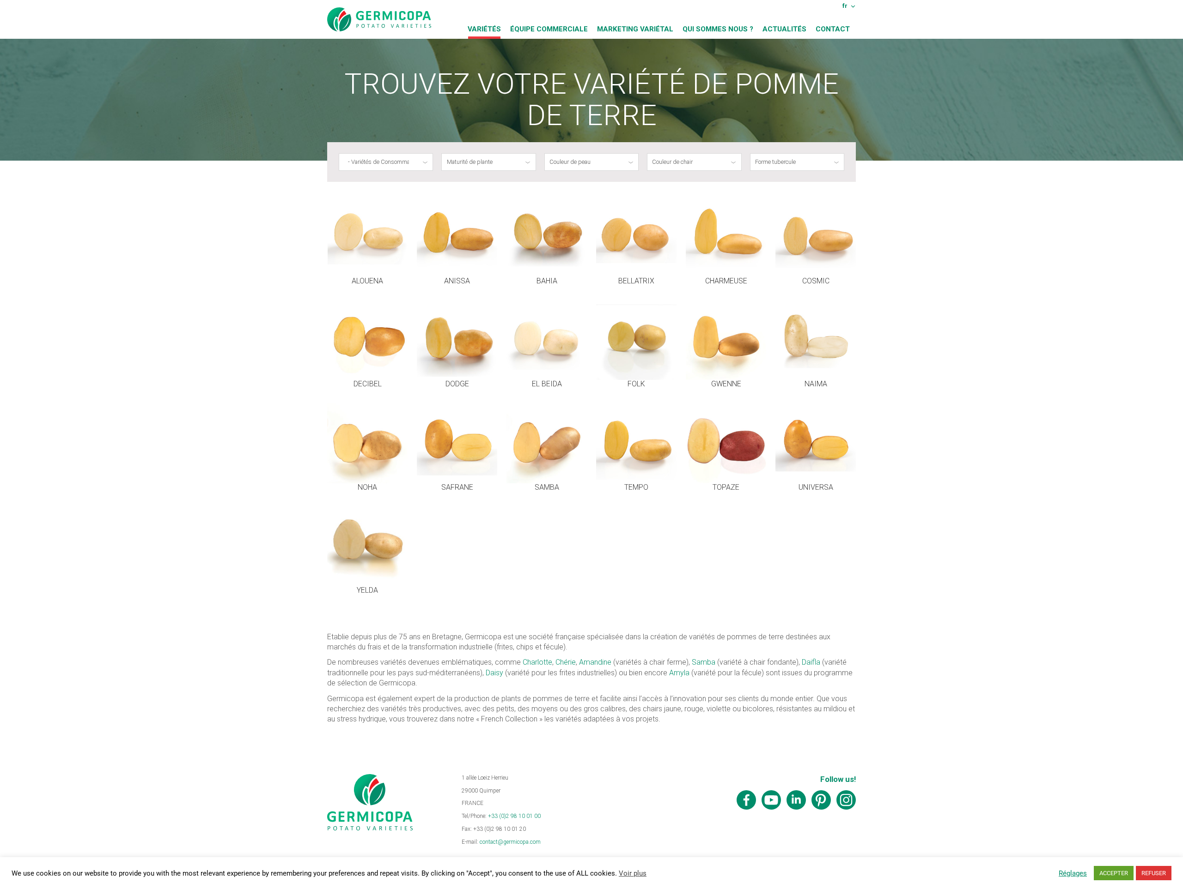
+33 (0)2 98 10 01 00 (514, 816)
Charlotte (537, 662)
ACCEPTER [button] (1113, 873)
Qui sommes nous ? (718, 29)
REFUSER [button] (1153, 873)
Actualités (784, 29)
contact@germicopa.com (510, 842)
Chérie (565, 662)
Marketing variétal (635, 29)
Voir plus (632, 873)
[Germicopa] (379, 19)
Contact (833, 29)
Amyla (679, 672)
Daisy (494, 672)
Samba (703, 662)
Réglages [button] (1073, 873)
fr (845, 5)
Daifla (811, 662)
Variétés (484, 29)
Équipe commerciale (549, 29)
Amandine (595, 662)
